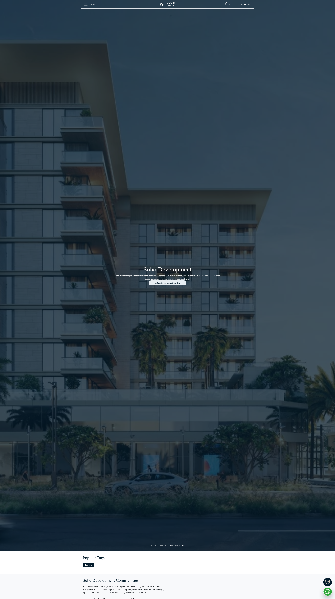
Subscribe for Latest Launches (167, 283)
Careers (230, 4)
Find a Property (245, 4)
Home (153, 545)
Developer (162, 545)
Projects (88, 565)
